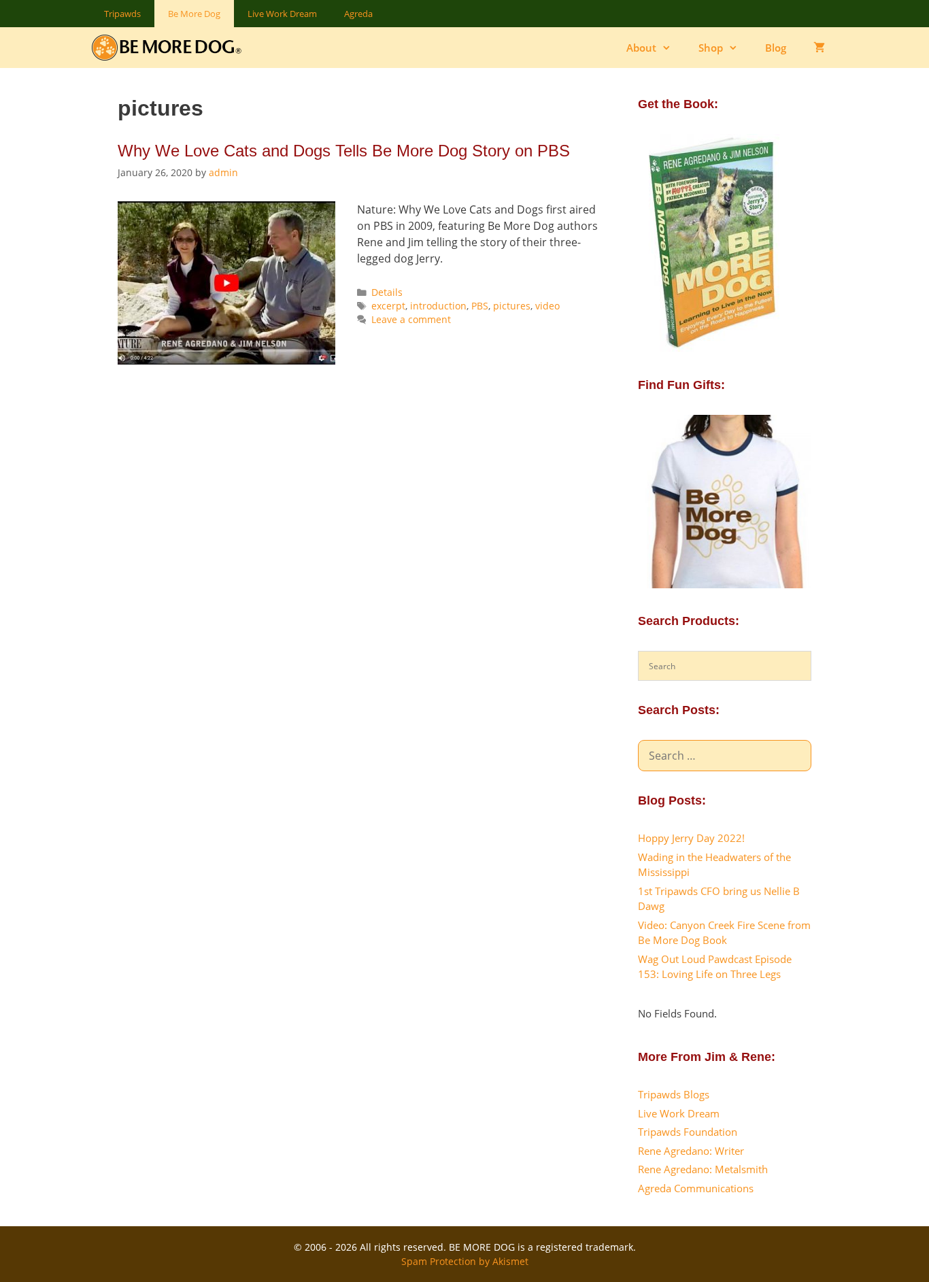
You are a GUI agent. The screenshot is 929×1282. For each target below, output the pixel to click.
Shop (710, 47)
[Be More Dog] (169, 47)
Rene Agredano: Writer (691, 1151)
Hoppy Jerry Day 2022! (691, 838)
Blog (775, 47)
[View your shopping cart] (819, 47)
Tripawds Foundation (687, 1131)
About (641, 47)
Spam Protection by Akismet (464, 1261)
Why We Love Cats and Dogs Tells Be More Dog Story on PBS (344, 150)
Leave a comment (411, 319)
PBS (479, 305)
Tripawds (122, 13)
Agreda (358, 13)
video (547, 305)
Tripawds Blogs (673, 1094)
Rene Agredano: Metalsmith (703, 1169)
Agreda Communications (696, 1188)
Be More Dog (194, 13)
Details (387, 292)
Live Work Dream (282, 13)
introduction (438, 305)
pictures (511, 305)
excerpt (388, 305)
